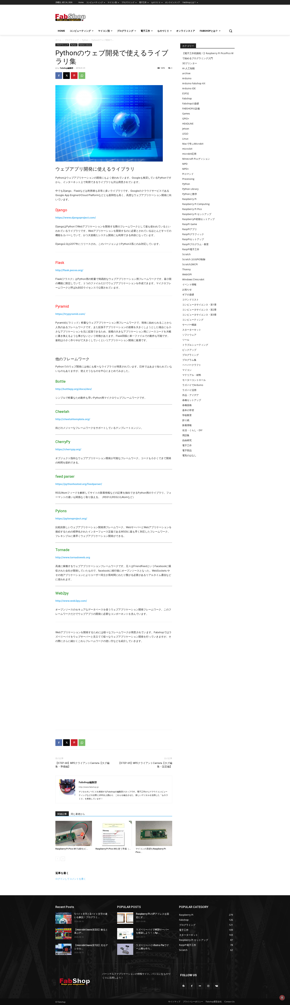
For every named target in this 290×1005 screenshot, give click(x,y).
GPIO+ (185, 118)
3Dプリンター (189, 63)
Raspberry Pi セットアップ (196, 214)
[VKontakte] (216, 986)
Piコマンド (188, 173)
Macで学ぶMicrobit (192, 143)
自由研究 (187, 440)
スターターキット (191, 329)
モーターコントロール (194, 380)
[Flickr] (200, 986)
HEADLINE (188, 123)
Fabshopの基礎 (190, 103)
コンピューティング (192, 319)
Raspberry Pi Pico (192, 209)
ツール (185, 339)
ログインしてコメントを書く (70, 878)
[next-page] (63, 859)
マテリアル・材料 (191, 374)
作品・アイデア (190, 395)
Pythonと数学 (189, 194)
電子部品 (187, 450)
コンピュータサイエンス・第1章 (199, 304)
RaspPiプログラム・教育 (195, 244)
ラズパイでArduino (192, 385)
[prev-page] (57, 859)
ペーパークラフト (191, 364)
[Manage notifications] (282, 997)
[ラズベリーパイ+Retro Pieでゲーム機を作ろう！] (125, 949)
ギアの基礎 (188, 294)
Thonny (186, 269)
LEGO (185, 133)
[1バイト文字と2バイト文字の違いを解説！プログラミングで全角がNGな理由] (63, 918)
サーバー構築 (189, 324)
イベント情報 (189, 284)
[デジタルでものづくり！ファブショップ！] (82, 17)
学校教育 (187, 415)
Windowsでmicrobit (193, 279)
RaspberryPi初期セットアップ (198, 219)
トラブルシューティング (195, 344)
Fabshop (187, 98)
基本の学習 (188, 410)
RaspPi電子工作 (190, 249)
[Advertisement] (172, 16)
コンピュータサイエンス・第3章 (199, 314)
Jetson (185, 128)
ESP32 (185, 93)
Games (186, 113)
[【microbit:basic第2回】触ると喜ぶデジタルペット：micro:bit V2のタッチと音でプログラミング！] (63, 933)
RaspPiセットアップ (193, 239)
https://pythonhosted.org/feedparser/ (78, 484)
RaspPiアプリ (189, 229)
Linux (185, 138)
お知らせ (187, 289)
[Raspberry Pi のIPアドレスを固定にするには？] (125, 918)
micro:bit (187, 148)
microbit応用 (189, 153)
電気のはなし (189, 455)
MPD (184, 163)
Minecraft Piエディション (196, 158)
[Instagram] (208, 986)
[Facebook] (58, 75)
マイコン (187, 369)
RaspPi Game (189, 224)
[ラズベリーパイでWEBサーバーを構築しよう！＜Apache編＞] (125, 933)
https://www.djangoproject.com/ (75, 217)
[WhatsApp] (82, 75)
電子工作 (187, 445)
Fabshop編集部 (66, 68)
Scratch (186, 254)
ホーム (58, 40)
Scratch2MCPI (190, 264)
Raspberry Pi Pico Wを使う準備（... (113, 848)
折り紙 (185, 420)
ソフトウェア (189, 334)
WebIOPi (187, 274)
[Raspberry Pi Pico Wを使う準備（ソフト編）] (113, 833)
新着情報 (187, 425)
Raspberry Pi (189, 199)
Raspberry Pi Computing (196, 204)
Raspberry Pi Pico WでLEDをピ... (71, 848)
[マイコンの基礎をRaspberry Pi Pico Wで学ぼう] (154, 833)
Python (85, 40)
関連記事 (62, 814)
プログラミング (72, 40)
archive (186, 73)
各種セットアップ (191, 400)
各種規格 (187, 405)
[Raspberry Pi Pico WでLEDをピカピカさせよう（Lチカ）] (73, 833)
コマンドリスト (190, 299)
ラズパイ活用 (189, 390)
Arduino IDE (189, 88)
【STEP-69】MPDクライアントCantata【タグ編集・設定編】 (145, 765)
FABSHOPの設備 (191, 108)
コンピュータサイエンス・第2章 (199, 309)
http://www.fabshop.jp (89, 787)
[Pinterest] (74, 75)
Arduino (186, 78)
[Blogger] (183, 986)
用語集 (185, 435)
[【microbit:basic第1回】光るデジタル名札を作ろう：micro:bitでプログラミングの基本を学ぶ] (63, 949)
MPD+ (185, 168)
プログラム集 (189, 359)
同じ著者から (78, 814)
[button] (231, 31)
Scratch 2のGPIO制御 (193, 259)
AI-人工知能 (188, 68)
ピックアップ (189, 349)
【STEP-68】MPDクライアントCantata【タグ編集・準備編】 (82, 765)
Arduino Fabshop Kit (193, 83)
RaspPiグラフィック (193, 234)
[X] (66, 75)
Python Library (85, 45)
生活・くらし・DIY (192, 430)
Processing (188, 178)
